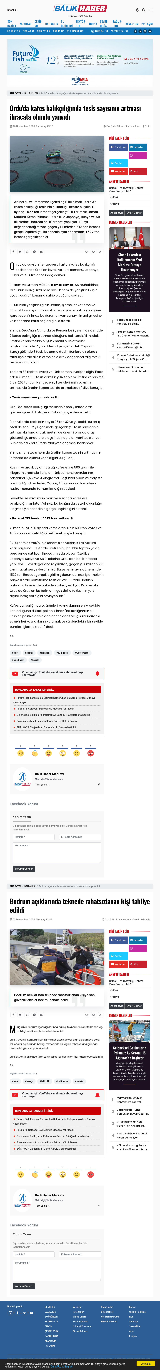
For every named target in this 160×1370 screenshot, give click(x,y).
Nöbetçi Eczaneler (82, 1326)
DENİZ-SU (38, 23)
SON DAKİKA (11, 23)
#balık (15, 653)
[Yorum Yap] (86, 251)
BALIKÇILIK (51, 23)
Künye (132, 1307)
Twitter (118, 163)
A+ (93, 251)
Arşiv (131, 1331)
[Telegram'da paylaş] (34, 251)
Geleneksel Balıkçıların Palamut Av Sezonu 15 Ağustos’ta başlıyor (54, 714)
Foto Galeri (78, 1312)
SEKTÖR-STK (81, 23)
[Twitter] (140, 31)
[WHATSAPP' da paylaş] (27, 251)
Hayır (116, 203)
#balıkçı (29, 653)
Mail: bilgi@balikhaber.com (49, 779)
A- (100, 251)
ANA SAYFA (15, 93)
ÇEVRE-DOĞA (104, 23)
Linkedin (138, 147)
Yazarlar (77, 1307)
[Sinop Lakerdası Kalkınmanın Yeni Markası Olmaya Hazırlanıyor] (129, 239)
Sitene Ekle (134, 1326)
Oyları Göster (134, 212)
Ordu (147, 126)
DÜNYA (93, 23)
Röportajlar (107, 1307)
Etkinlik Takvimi (109, 1321)
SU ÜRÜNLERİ (67, 23)
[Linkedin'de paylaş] (41, 251)
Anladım (146, 1364)
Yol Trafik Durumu (110, 1316)
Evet (115, 197)
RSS (136, 171)
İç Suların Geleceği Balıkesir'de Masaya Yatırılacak (45, 708)
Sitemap (133, 1321)
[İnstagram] (10, 1313)
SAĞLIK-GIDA (117, 23)
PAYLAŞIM (147, 23)
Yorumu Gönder (24, 868)
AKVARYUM (131, 23)
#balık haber (18, 660)
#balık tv (35, 660)
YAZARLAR (26, 23)
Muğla (146, 919)
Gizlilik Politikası (137, 1312)
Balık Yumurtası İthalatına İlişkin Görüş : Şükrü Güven (47, 721)
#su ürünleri (62, 653)
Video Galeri (79, 1316)
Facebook (120, 147)
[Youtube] (150, 31)
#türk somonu (81, 653)
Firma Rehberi (80, 1331)
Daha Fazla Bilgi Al (61, 1366)
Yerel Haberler (80, 1321)
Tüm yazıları (42, 784)
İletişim (133, 1336)
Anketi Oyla (116, 212)
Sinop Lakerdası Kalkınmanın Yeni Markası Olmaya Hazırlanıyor (129, 262)
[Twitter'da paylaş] (20, 251)
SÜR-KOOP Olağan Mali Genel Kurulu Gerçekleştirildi (46, 727)
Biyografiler (107, 1312)
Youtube (120, 171)
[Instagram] (145, 31)
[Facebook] (135, 31)
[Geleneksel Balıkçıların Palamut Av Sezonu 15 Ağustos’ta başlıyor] (129, 1032)
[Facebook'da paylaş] (13, 251)
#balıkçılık (44, 653)
